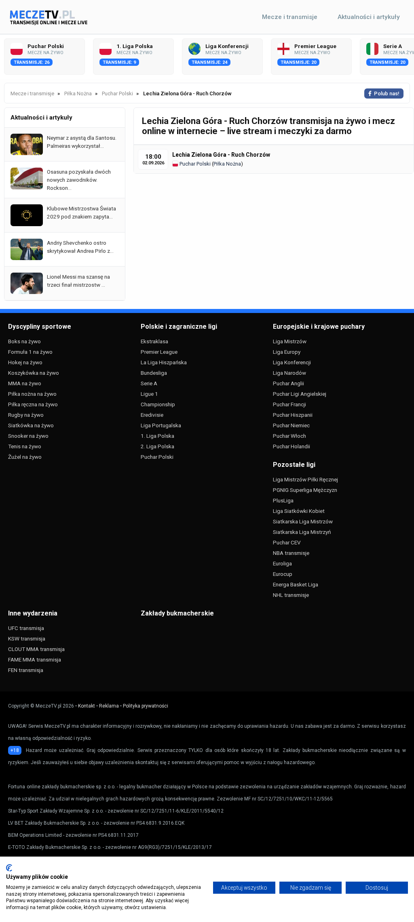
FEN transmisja (25, 670)
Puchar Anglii (288, 383)
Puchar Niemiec (291, 425)
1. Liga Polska (157, 436)
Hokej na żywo (25, 362)
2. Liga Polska (157, 446)
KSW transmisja (26, 638)
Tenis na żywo (24, 446)
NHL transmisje (291, 595)
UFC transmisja (26, 628)
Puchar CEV (287, 542)
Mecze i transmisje (289, 17)
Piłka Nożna (227, 164)
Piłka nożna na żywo (32, 394)
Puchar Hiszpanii (293, 415)
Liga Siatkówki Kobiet (299, 511)
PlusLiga (283, 500)
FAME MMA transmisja (34, 659)
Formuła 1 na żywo (30, 352)
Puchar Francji (289, 404)
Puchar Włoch (289, 436)
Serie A (149, 383)
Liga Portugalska (161, 425)
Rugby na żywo (26, 415)
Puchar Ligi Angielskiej (299, 394)
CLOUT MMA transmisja (36, 649)
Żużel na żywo (25, 457)
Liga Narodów (289, 373)
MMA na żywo (24, 383)
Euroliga (282, 563)
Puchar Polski (194, 164)
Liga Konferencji (292, 362)
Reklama (109, 706)
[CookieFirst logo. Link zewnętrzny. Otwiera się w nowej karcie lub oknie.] (9, 868)
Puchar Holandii (291, 446)
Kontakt (86, 706)
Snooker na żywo (28, 436)
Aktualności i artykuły (369, 17)
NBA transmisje (291, 553)
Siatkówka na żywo (31, 425)
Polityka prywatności (145, 706)
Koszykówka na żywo (33, 373)
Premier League (159, 352)
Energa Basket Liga (295, 584)
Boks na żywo (24, 341)
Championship (158, 404)
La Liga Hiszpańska (164, 362)
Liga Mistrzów (289, 341)
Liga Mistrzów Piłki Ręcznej (305, 479)
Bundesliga (154, 373)
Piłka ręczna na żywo (33, 404)
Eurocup (282, 574)
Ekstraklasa (154, 341)
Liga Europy (286, 352)
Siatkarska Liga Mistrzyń (302, 532)
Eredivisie (152, 415)
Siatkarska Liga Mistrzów (303, 521)
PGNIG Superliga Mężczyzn (305, 490)
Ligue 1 (149, 394)
